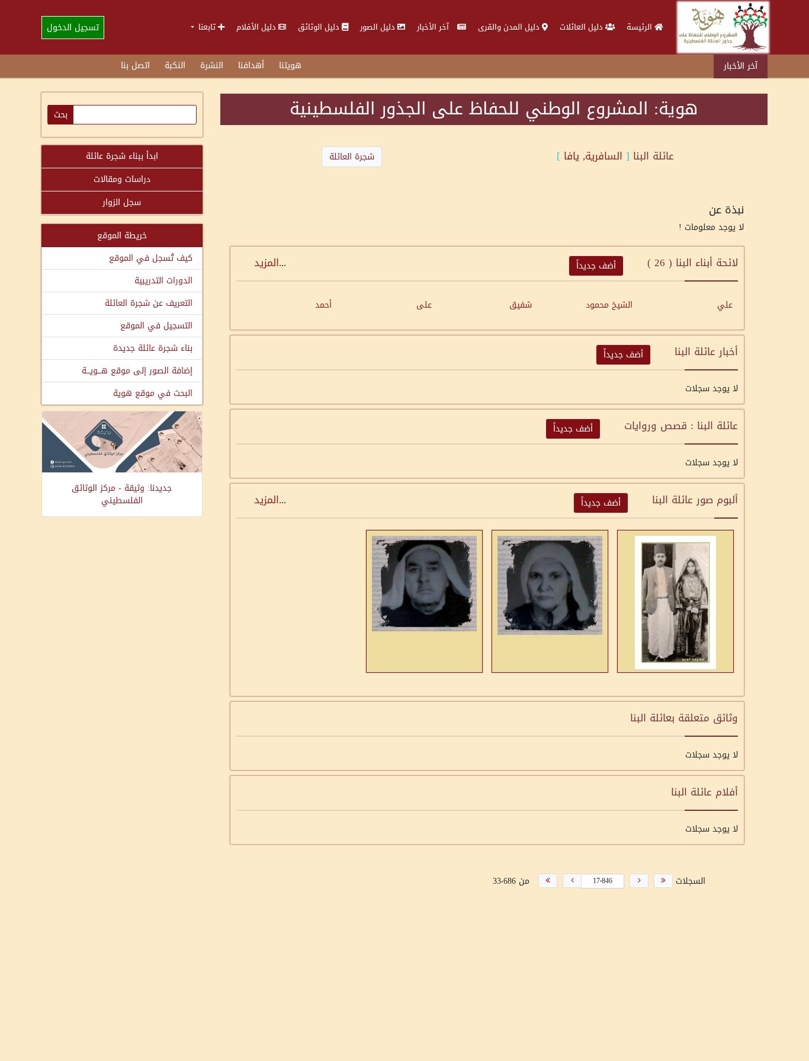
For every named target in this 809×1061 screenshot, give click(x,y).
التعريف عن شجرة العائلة (148, 303)
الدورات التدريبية (163, 281)
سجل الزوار (121, 202)
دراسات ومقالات (122, 179)
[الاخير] (547, 881)
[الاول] (663, 881)
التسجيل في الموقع (156, 326)
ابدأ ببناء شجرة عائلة (122, 156)
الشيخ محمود (609, 305)
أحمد (323, 305)
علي (725, 305)
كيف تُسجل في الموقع (150, 258)
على (424, 305)
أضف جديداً (596, 266)
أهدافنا (251, 65)
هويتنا (290, 65)
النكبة (175, 65)
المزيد (266, 262)
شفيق (520, 305)
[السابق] (639, 881)
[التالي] (572, 881)
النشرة (211, 65)
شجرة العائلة (351, 157)
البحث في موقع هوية (152, 393)
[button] (207, 27)
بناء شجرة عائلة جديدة (152, 348)
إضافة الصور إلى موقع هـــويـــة (137, 371)
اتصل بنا (135, 65)
